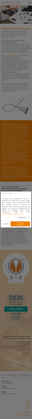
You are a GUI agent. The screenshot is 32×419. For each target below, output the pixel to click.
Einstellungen (21, 217)
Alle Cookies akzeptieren (20, 224)
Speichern (6, 224)
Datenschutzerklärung (8, 214)
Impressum (19, 214)
